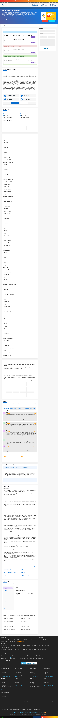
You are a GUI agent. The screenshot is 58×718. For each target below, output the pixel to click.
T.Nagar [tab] (5, 599)
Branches (41, 7)
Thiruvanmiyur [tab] (6, 603)
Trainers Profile (41, 25)
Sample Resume (10, 639)
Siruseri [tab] (5, 608)
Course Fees (33, 37)
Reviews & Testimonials (4, 641)
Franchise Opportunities (45, 645)
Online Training (51, 21)
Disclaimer (42, 712)
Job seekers (33, 7)
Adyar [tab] (5, 601)
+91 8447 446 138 (40, 657)
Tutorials (15, 639)
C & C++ (22, 570)
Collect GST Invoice (20, 641)
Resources (37, 7)
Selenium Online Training (32, 649)
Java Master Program (7, 566)
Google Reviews (6, 455)
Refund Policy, (19, 712)
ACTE (20, 404)
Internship (22, 639)
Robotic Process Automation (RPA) (26, 575)
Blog (19, 639)
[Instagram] (2, 2)
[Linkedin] (4, 2)
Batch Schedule (13, 25)
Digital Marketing (6, 570)
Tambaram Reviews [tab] (13, 408)
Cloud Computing (6, 575)
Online (34, 663)
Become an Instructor (37, 645)
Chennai (42, 4)
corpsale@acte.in (31, 658)
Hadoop (22, 569)
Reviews (28, 7)
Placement (26, 25)
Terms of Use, (37, 712)
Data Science (23, 567)
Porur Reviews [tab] (32, 408)
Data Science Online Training (41, 649)
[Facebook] (9, 2)
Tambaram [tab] (5, 590)
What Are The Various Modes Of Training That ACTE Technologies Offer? (16, 467)
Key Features (5, 25)
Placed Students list (23, 7)
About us (2, 645)
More (44, 7)
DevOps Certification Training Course (13, 649)
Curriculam (20, 25)
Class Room (45, 21)
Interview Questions (4, 639)
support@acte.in (40, 658)
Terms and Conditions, (26, 712)
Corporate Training (16, 7)
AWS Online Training (4, 649)
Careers (14, 645)
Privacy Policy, (14, 712)
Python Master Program (7, 567)
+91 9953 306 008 (5, 657)
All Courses (11, 7)
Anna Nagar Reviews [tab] (26, 408)
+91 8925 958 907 (31, 657)
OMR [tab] (5, 592)
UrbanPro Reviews (23, 457)
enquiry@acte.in (22, 658)
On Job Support (27, 639)
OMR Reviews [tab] (19, 408)
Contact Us (18, 645)
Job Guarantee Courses (5, 7)
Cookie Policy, (32, 712)
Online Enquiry (35, 4)
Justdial (5, 457)
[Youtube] (8, 2)
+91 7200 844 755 (14, 657)
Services (6, 645)
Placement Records (52, 0)
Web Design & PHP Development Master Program (28, 566)
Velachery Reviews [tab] (6, 408)
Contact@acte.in (4, 658)
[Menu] (0, 7)
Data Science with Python (7, 569)
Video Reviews (24, 404)
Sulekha (22, 455)
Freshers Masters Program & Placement (10, 572)
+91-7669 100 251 (23, 657)
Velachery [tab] (5, 588)
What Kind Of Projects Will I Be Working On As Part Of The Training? (15, 478)
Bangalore (52, 4)
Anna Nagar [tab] (6, 597)
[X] (6, 2)
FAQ (36, 25)
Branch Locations (49, 25)
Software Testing (23, 572)
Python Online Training (24, 649)
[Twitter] (43, 640)
